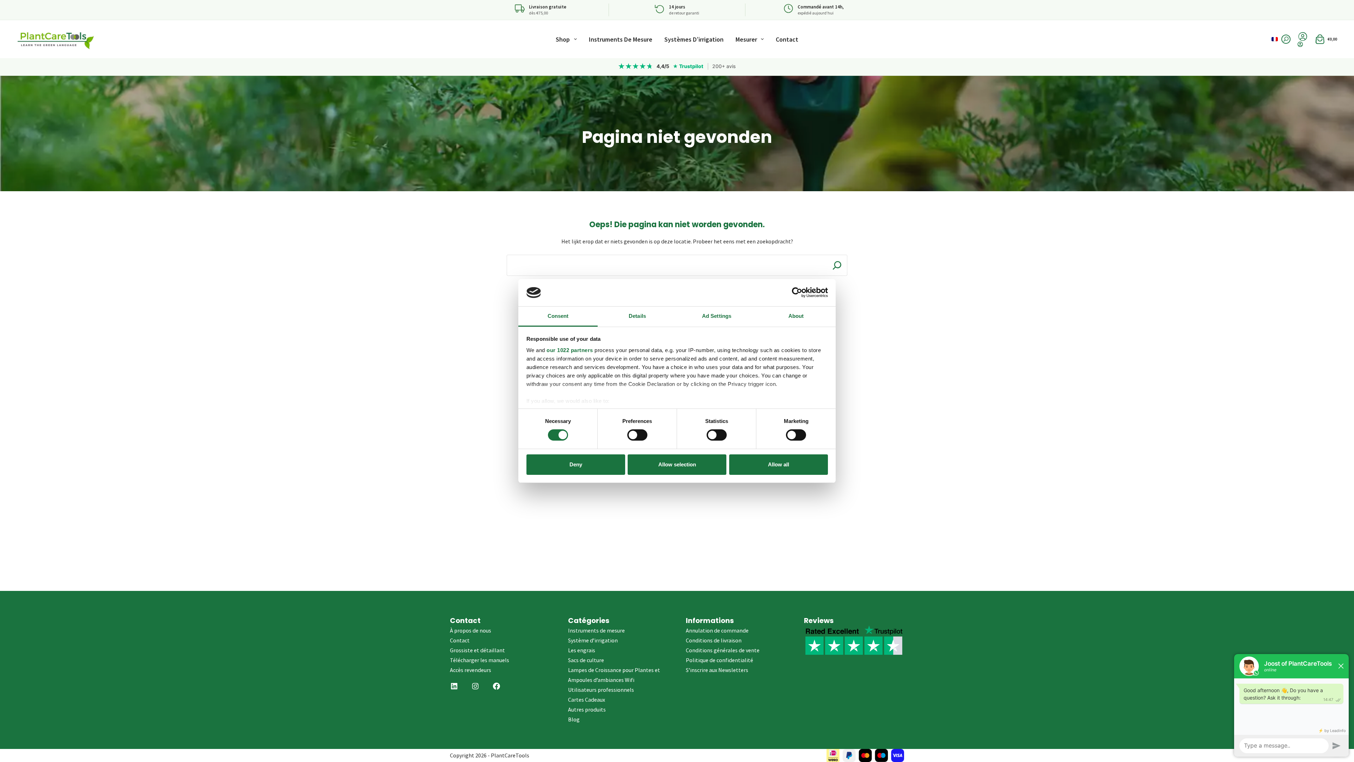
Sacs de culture (586, 660)
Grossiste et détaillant (477, 650)
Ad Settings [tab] (716, 316)
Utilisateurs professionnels (601, 689)
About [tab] (796, 316)
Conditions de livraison (714, 640)
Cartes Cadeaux (586, 699)
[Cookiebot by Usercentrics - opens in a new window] (797, 292)
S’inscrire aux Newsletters (717, 669)
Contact (787, 39)
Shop (563, 39)
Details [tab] (637, 316)
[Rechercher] (1286, 39)
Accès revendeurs (470, 669)
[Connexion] (1303, 44)
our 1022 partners (570, 350)
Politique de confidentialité (719, 660)
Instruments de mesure (620, 39)
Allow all (778, 464)
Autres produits (587, 709)
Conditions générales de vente (723, 650)
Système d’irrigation (593, 640)
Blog (574, 719)
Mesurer (746, 39)
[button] (1274, 39)
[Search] (837, 265)
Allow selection (677, 464)
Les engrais (581, 650)
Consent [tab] (558, 316)
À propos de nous (470, 630)
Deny (575, 464)
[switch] (637, 435)
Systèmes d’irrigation (694, 39)
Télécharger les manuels (479, 660)
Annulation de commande (717, 630)
